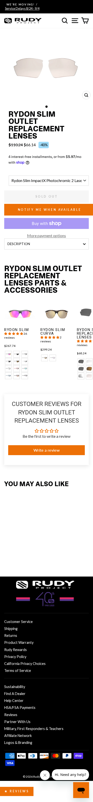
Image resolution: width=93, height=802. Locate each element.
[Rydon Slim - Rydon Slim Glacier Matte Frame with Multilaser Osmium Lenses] (25, 368)
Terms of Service (17, 670)
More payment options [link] (46, 235)
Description (18, 244)
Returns (10, 635)
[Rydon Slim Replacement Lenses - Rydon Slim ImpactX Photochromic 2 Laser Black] (81, 376)
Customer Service (18, 622)
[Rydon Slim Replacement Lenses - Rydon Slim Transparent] (89, 362)
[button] (14, 333)
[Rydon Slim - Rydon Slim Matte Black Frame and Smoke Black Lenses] (16, 354)
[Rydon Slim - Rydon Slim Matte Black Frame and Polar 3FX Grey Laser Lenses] (8, 361)
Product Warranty (18, 642)
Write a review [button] (46, 450)
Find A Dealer (15, 694)
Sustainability (14, 687)
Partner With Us (17, 722)
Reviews (10, 715)
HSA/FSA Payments (19, 707)
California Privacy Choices (25, 663)
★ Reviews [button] (16, 791)
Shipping (11, 628)
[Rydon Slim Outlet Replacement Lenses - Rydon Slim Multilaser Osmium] (8, 558)
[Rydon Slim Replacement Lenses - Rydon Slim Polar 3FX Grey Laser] (81, 369)
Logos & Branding (18, 742)
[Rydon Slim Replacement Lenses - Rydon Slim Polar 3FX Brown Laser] (89, 369)
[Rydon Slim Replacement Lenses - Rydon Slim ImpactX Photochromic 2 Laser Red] (89, 376)
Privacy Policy (15, 657)
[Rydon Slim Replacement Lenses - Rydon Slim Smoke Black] (81, 362)
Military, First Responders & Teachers (33, 729)
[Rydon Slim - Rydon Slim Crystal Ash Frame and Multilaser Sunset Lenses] (8, 354)
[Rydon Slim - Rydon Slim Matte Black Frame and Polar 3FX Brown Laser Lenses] (16, 361)
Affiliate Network (18, 735)
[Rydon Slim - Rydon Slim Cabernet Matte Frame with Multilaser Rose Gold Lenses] (16, 376)
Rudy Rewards (15, 650)
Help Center (14, 700)
